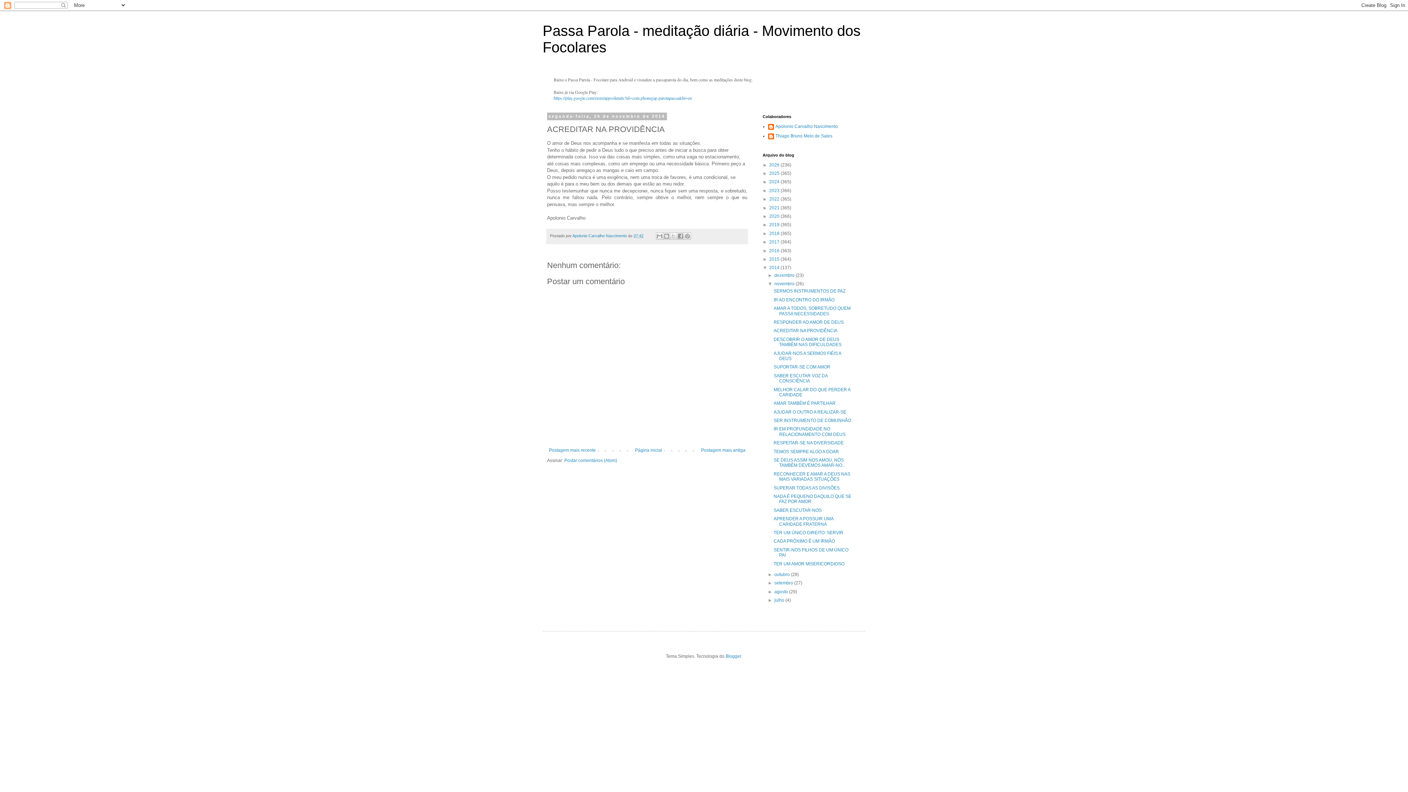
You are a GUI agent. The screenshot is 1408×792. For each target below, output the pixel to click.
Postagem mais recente (572, 450)
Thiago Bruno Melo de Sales (804, 136)
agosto (781, 591)
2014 (775, 267)
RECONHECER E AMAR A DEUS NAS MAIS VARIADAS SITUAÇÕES (812, 477)
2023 (775, 190)
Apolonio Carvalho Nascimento (807, 126)
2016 (775, 250)
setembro (784, 583)
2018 (775, 233)
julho (779, 600)
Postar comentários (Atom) (590, 460)
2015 (775, 259)
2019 (775, 224)
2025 (775, 173)
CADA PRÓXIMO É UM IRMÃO (804, 541)
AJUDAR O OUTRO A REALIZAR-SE (810, 412)
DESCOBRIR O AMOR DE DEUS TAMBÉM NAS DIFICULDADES (807, 342)
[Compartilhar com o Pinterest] (687, 236)
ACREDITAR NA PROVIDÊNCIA (805, 330)
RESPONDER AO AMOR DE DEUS (809, 322)
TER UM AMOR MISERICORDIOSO (809, 563)
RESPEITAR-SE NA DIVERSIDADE (809, 442)
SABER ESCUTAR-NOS (798, 510)
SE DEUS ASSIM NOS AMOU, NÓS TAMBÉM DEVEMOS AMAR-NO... (810, 463)
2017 (775, 242)
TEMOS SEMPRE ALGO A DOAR (806, 451)
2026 (775, 165)
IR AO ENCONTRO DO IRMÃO (804, 299)
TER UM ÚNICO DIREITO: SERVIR (808, 532)
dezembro (785, 275)
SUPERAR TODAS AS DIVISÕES (807, 488)
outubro (782, 574)
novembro (785, 283)
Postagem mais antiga (723, 450)
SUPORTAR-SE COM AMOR (802, 367)
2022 (775, 199)
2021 (775, 207)
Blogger (733, 656)
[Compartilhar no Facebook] (680, 236)
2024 (775, 181)
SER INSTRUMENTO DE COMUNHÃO (812, 420)
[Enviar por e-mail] (659, 236)
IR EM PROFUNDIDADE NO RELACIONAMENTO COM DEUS (810, 431)
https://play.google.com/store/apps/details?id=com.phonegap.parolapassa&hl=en (623, 98)
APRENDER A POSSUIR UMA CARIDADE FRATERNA (803, 521)
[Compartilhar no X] (673, 236)
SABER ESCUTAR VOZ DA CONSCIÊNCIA (801, 378)
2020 (775, 216)
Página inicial (648, 450)
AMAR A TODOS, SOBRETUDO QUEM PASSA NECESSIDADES (812, 311)
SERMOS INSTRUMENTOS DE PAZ (810, 291)
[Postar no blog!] (666, 236)
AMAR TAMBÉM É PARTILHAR (805, 403)
